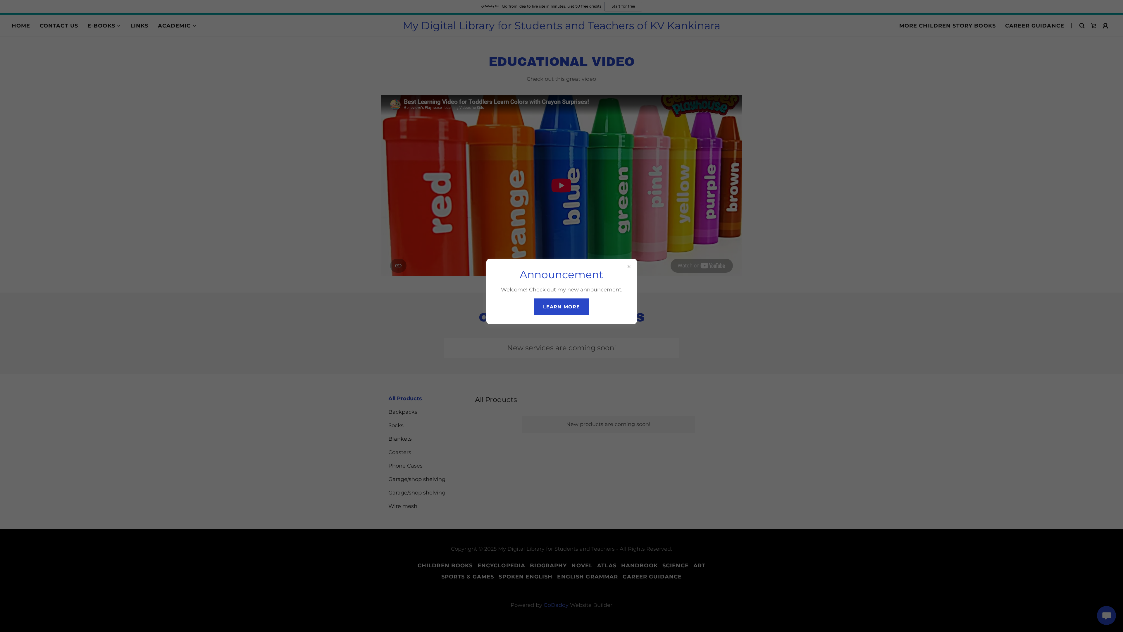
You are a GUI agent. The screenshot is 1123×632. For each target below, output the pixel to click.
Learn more (561, 307)
